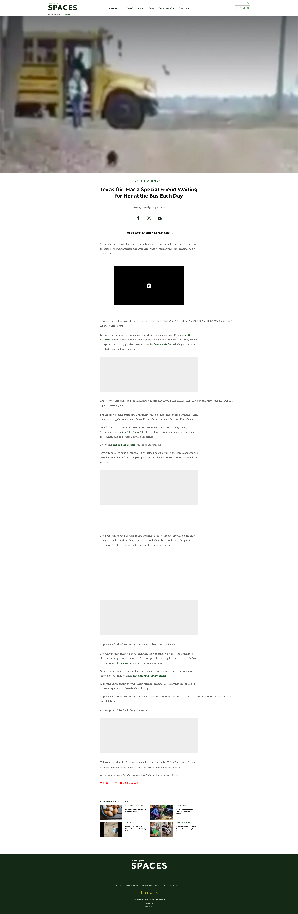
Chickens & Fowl (134, 805)
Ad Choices (132, 885)
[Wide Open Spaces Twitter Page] (248, 8)
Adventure (115, 8)
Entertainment (55, 14)
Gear (151, 8)
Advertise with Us (151, 885)
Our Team (184, 8)
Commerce (181, 805)
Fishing (129, 8)
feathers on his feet (161, 344)
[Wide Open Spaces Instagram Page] (240, 8)
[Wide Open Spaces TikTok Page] (244, 8)
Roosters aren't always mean (149, 676)
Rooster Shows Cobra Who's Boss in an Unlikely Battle (135, 829)
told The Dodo (130, 432)
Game (141, 8)
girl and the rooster (124, 445)
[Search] (248, 3)
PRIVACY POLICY (149, 906)
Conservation (166, 8)
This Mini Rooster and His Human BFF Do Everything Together (186, 829)
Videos (129, 823)
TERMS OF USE (149, 903)
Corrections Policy (175, 885)
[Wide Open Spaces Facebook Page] (236, 8)
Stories (67, 14)
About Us (117, 885)
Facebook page (125, 663)
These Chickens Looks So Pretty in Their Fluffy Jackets (186, 812)
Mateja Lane (141, 208)
